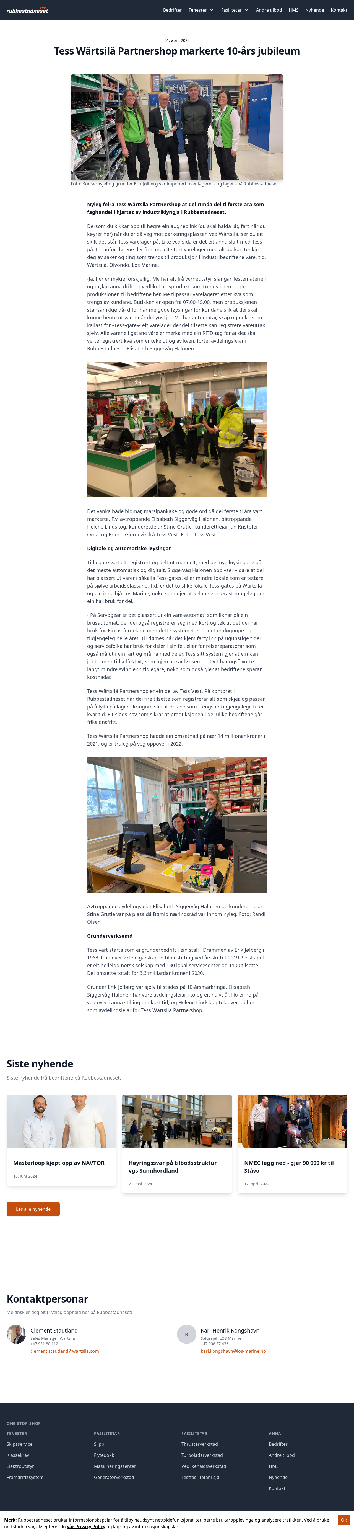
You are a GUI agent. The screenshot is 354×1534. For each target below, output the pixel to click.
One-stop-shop (24, 1423)
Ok (344, 1520)
